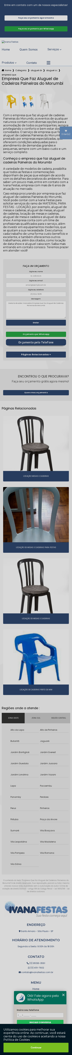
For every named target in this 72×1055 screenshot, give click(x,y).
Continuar (36, 1047)
